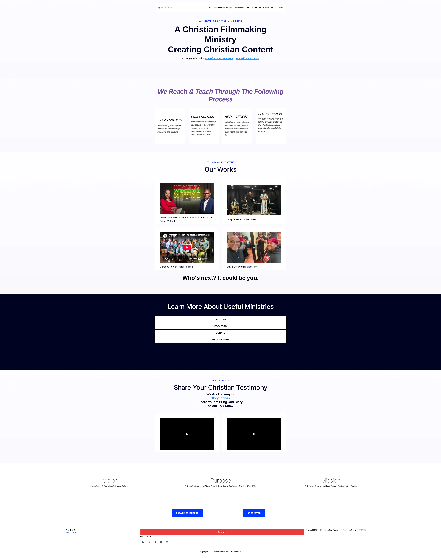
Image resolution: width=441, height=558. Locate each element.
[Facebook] (143, 542)
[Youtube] (161, 542)
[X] (167, 542)
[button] (248, 8)
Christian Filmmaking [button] (222, 8)
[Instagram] (149, 542)
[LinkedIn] (155, 542)
